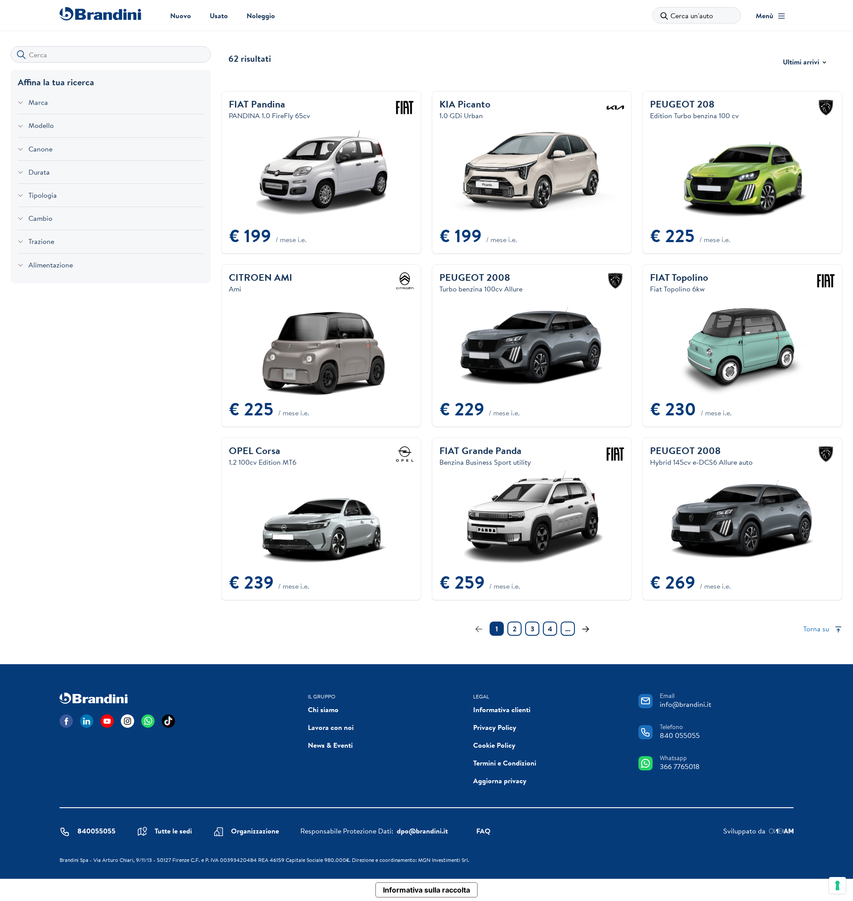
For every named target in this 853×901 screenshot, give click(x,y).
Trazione (41, 241)
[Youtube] (107, 721)
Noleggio (261, 15)
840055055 (96, 831)
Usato (219, 15)
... (567, 629)
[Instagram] (127, 721)
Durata (39, 172)
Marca (38, 102)
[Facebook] (66, 721)
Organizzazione (255, 831)
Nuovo (180, 15)
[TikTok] (168, 721)
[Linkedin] (86, 721)
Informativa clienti (501, 709)
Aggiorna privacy (499, 780)
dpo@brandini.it (422, 831)
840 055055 (680, 735)
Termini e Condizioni (504, 763)
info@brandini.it (685, 704)
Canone (40, 149)
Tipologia (42, 195)
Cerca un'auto (691, 15)
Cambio (40, 218)
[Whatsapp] (148, 721)
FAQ (483, 831)
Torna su (817, 629)
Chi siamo (323, 709)
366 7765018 (680, 766)
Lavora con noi (331, 727)
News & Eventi (330, 745)
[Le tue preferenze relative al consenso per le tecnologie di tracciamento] (837, 885)
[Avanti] (585, 629)
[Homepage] (100, 13)
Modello (41, 125)
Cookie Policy (494, 745)
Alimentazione (50, 265)
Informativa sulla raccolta (426, 889)
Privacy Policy (494, 727)
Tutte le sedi (173, 831)
